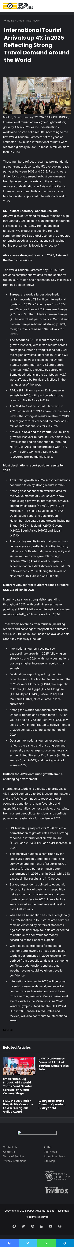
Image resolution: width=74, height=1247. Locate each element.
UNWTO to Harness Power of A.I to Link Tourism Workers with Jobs (54, 1064)
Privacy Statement (14, 1160)
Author (48, 1147)
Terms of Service (13, 1156)
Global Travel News (28, 20)
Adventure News (54, 1156)
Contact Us (10, 1147)
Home (10, 20)
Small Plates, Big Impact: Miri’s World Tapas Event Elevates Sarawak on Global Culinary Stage (17, 1086)
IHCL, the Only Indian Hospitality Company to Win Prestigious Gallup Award (18, 1106)
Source (8, 1029)
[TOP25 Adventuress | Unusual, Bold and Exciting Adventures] (18, 6)
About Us (9, 1151)
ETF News (50, 1151)
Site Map (49, 1160)
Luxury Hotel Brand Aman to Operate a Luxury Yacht (52, 1104)
